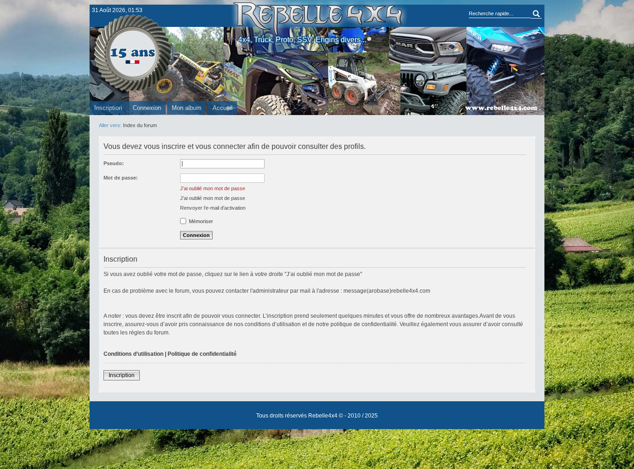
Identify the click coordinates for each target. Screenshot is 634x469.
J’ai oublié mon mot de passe (212, 188)
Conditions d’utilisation (133, 354)
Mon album (186, 107)
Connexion (147, 107)
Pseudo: (114, 163)
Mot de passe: (121, 177)
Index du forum (140, 125)
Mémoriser (200, 221)
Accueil (223, 107)
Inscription (108, 107)
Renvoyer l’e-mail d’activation (213, 208)
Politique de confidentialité (202, 354)
